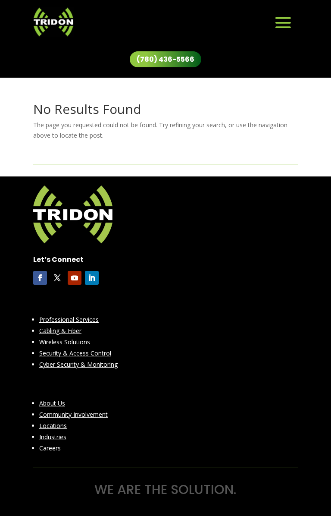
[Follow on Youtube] (74, 278)
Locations (53, 426)
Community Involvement (73, 414)
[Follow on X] (57, 278)
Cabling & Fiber (60, 331)
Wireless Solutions (64, 342)
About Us (52, 403)
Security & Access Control (75, 353)
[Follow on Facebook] (40, 278)
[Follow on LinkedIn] (92, 278)
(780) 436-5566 (165, 59)
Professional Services (69, 319)
